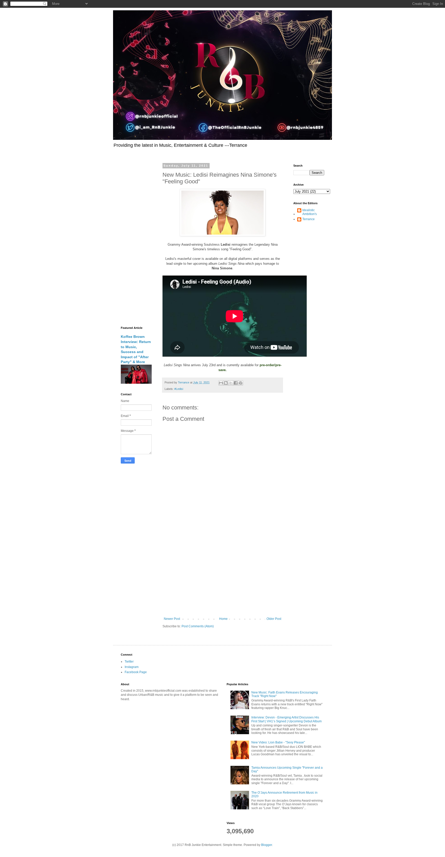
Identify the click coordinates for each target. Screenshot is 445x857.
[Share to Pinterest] (240, 382)
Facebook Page (136, 672)
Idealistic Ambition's (309, 212)
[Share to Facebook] (235, 382)
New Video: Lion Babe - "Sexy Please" (278, 742)
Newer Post (172, 619)
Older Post (274, 619)
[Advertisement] (222, 574)
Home (223, 619)
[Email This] (221, 382)
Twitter (129, 661)
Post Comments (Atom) (198, 626)
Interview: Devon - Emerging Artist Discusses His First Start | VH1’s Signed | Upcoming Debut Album (286, 719)
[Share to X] (230, 382)
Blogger (266, 845)
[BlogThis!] (225, 382)
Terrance (308, 219)
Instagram (132, 667)
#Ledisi (178, 388)
